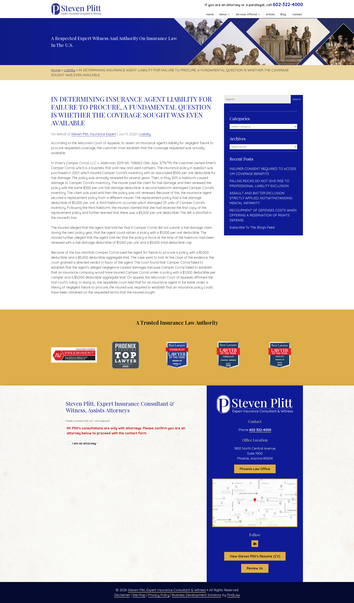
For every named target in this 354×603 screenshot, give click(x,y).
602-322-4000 (288, 4)
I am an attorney (85, 443)
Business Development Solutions (196, 595)
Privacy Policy (158, 595)
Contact (297, 14)
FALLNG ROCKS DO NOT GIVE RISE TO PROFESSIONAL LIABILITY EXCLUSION (259, 183)
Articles (270, 14)
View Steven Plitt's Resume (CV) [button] (255, 556)
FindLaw (233, 595)
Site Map (139, 595)
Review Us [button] (255, 568)
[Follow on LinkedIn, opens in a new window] (254, 543)
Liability (145, 134)
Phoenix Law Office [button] (255, 469)
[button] (350, 576)
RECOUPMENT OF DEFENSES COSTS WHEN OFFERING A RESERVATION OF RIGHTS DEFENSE (263, 215)
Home (210, 14)
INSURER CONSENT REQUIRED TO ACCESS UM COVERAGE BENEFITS (263, 171)
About (223, 14)
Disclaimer (122, 595)
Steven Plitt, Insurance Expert (93, 134)
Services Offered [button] (246, 14)
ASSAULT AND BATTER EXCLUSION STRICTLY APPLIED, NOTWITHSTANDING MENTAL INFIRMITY (261, 198)
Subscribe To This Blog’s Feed (252, 227)
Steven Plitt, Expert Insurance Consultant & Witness (167, 590)
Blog (283, 14)
